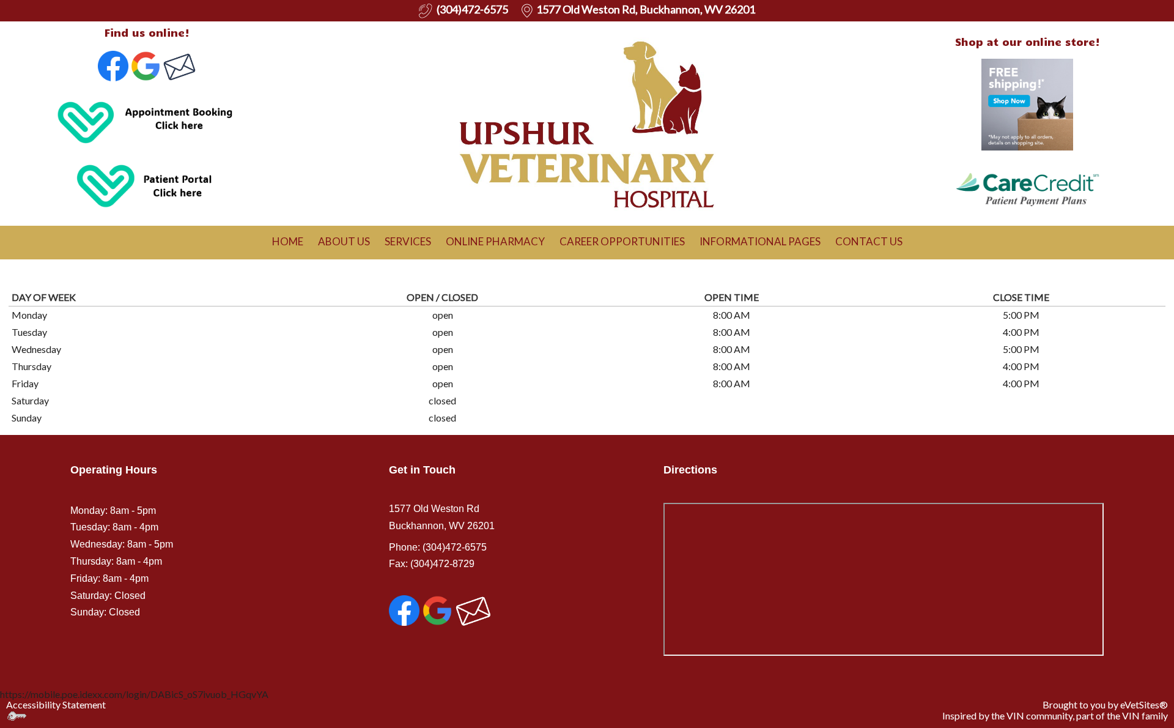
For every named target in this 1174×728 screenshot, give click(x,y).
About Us (344, 241)
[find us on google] (437, 609)
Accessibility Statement (56, 704)
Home (287, 241)
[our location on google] (145, 64)
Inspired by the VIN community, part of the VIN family (1055, 715)
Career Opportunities (622, 241)
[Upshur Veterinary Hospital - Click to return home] (587, 120)
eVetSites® (1144, 704)
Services (408, 241)
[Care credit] (1027, 187)
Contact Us (869, 241)
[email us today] (179, 64)
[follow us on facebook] (113, 64)
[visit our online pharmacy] (1027, 103)
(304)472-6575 (453, 547)
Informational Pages (760, 241)
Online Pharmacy (495, 241)
